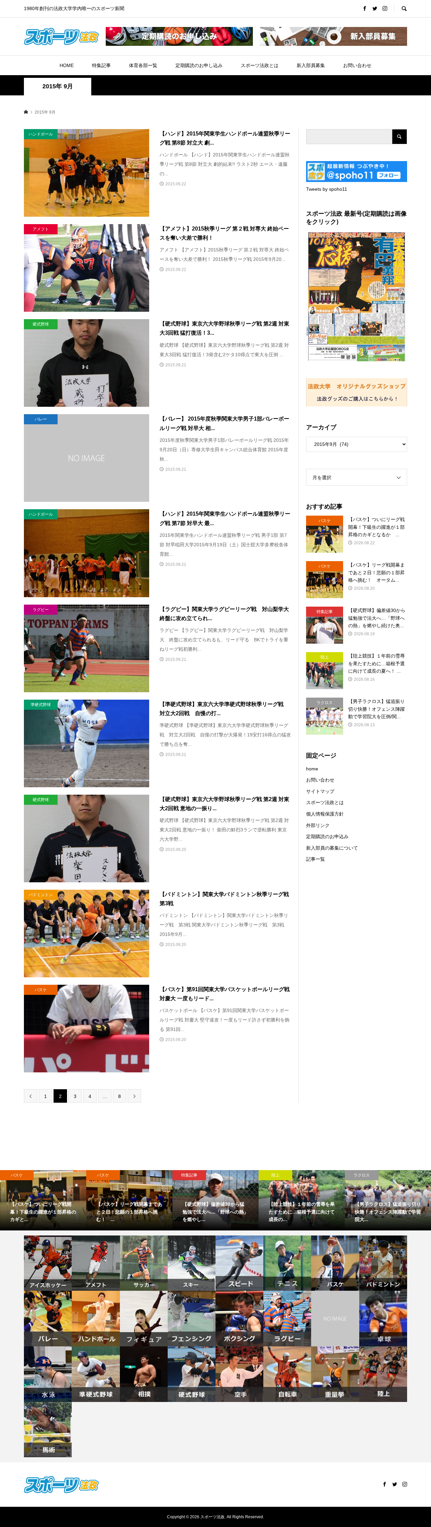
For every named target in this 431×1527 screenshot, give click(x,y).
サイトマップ (320, 791)
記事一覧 (315, 859)
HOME (67, 65)
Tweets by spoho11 (326, 189)
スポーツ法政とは (259, 65)
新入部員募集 (311, 65)
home (312, 768)
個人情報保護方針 (325, 814)
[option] (43, 1200)
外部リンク (318, 825)
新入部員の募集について (332, 848)
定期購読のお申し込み (199, 65)
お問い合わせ (357, 65)
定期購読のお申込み (327, 836)
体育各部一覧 (143, 65)
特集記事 (101, 65)
